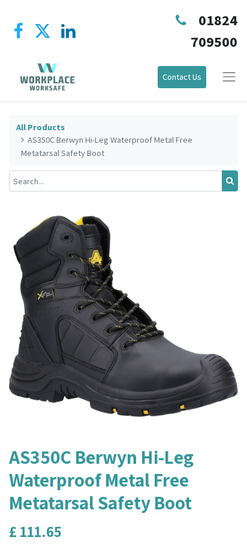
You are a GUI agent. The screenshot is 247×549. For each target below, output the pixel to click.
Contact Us (181, 76)
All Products (40, 127)
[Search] (230, 180)
